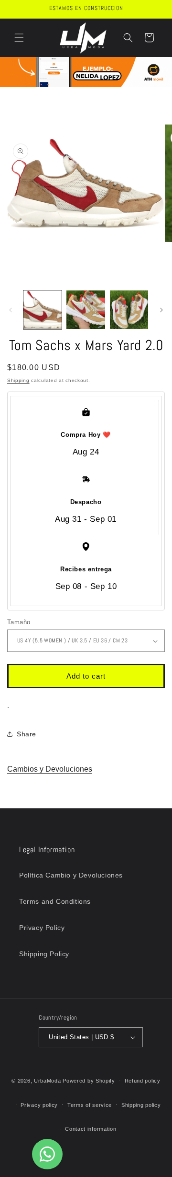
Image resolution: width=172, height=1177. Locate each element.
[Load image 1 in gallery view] (42, 309)
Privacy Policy (41, 927)
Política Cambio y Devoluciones (71, 875)
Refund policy (143, 1081)
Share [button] (26, 734)
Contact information (90, 1129)
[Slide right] (161, 309)
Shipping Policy (44, 954)
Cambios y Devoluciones (49, 769)
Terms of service (89, 1105)
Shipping (18, 380)
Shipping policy (141, 1105)
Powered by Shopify (89, 1081)
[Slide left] (10, 309)
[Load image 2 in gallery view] (85, 309)
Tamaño (18, 622)
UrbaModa (48, 1081)
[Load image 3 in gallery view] (129, 309)
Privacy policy (39, 1105)
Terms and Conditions (55, 901)
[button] (19, 37)
